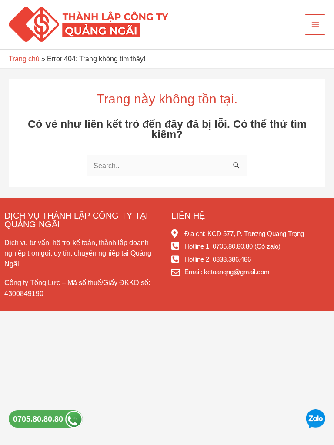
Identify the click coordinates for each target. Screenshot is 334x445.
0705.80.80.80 (39, 419)
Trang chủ (24, 59)
